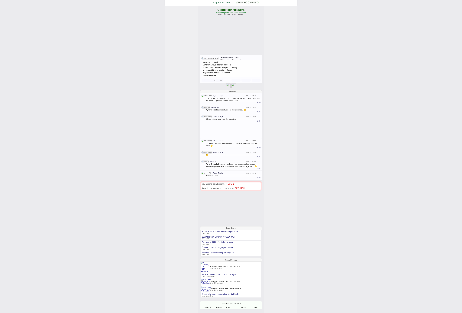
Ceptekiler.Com (221, 2)
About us (208, 307)
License (219, 307)
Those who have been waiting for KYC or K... (221, 294)
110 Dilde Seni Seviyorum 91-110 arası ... (219, 237)
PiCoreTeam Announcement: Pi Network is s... (226, 288)
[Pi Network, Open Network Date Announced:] (205, 271)
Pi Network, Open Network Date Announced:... (226, 266)
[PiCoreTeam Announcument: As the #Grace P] (206, 285)
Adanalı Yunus (218, 141)
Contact (255, 307)
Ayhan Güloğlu (218, 96)
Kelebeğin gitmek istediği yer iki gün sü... (219, 253)
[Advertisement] (231, 36)
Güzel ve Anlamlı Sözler (229, 57)
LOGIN (253, 2)
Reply (258, 103)
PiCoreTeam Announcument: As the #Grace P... (226, 281)
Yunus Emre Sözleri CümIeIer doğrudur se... (220, 232)
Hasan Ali (213, 161)
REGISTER (241, 2)
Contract (244, 307)
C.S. (235, 307)
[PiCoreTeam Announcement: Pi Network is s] (206, 291)
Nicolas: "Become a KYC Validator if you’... (220, 275)
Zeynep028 (215, 107)
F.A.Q (228, 307)
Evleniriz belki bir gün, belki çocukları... (218, 242)
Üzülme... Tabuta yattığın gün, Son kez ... (219, 247)
